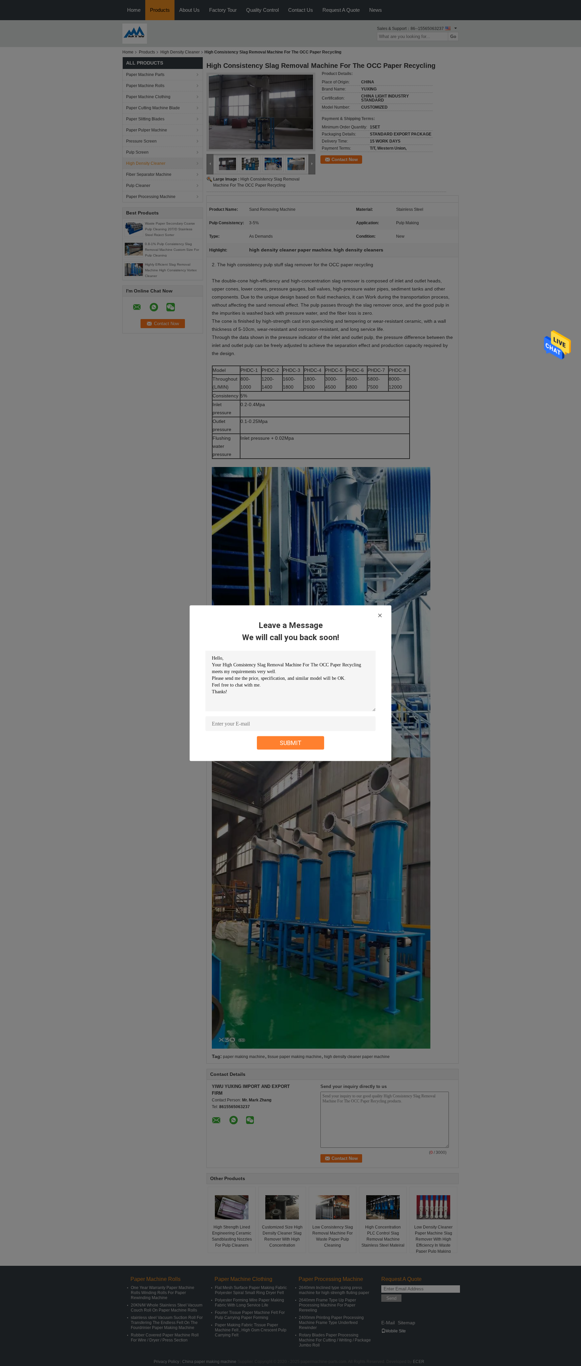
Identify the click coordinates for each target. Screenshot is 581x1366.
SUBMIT (291, 742)
